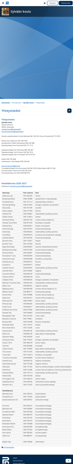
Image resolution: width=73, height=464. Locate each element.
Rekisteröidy (65, 3)
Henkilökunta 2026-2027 (14, 183)
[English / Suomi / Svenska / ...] (44, 3)
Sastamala (6, 103)
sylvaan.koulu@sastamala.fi (11, 129)
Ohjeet (15, 458)
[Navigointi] (3, 3)
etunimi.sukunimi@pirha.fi (11, 166)
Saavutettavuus (18, 461)
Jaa (69, 111)
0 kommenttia (9, 447)
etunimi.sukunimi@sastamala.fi (12, 132)
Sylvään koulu (28, 103)
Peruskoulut (16, 103)
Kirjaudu (53, 3)
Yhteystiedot (40, 103)
